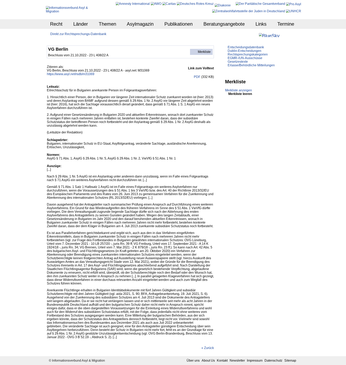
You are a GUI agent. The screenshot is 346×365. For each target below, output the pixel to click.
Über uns (193, 360)
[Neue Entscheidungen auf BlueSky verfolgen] (269, 35)
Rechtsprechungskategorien (248, 54)
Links (261, 24)
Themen (107, 24)
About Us (208, 360)
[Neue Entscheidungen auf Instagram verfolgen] (255, 35)
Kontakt (222, 360)
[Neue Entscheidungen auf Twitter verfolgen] (283, 35)
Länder (80, 24)
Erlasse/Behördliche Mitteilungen (251, 65)
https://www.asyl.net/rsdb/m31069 (70, 74)
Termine (285, 24)
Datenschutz (273, 360)
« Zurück (207, 348)
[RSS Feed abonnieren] (294, 35)
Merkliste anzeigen (238, 90)
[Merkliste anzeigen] (244, 35)
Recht (56, 24)
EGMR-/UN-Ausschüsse (245, 58)
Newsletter (237, 360)
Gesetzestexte (238, 61)
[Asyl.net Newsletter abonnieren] (288, 35)
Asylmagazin (140, 24)
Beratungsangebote (224, 24)
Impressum (255, 360)
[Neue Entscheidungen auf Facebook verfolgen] (250, 35)
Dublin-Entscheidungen (244, 50)
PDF (196, 77)
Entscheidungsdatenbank (246, 47)
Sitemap (290, 360)
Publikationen (178, 24)
